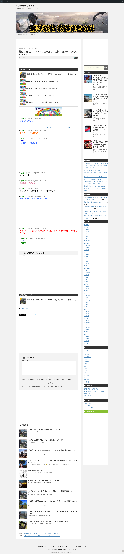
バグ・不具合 (87, 357)
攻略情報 (86, 368)
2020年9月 (86, 275)
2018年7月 (86, 334)
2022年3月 (86, 234)
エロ (85, 352)
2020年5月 (86, 284)
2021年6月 (86, 254)
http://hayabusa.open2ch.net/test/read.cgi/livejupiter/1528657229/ (62, 127)
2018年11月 (87, 325)
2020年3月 (86, 288)
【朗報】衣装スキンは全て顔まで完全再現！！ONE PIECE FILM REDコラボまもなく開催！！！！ (100, 144)
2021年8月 (86, 250)
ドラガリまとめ (88, 403)
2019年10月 (87, 300)
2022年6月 (86, 227)
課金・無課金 (87, 379)
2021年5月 (86, 256)
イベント (86, 350)
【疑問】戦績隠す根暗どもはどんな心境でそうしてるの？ (45, 440)
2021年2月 (86, 263)
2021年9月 (86, 247)
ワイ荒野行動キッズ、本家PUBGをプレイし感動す (43, 480)
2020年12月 (87, 268)
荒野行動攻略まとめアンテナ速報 (94, 391)
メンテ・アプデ (88, 359)
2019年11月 (87, 297)
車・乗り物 (86, 382)
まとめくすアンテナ (90, 393)
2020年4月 (86, 286)
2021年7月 (86, 252)
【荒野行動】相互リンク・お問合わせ (26, 34)
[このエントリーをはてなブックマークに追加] (35, 314)
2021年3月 (86, 261)
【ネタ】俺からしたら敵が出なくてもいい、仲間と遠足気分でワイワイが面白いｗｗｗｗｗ (95, 172)
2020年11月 (87, 270)
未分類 (85, 370)
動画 (85, 366)
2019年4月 (86, 313)
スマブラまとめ (88, 405)
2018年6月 (86, 336)
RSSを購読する (89, 411)
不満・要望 (86, 361)
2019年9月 (86, 302)
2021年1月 (86, 266)
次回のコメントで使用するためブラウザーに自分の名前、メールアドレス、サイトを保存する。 (47, 379)
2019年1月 (86, 320)
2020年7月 (86, 279)
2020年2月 (86, 291)
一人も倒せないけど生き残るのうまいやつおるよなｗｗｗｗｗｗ (42, 536)
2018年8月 (86, 332)
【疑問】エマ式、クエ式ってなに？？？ (94, 202)
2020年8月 (86, 277)
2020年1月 (86, 293)
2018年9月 (86, 329)
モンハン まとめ (88, 407)
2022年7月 (86, 225)
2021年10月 (87, 245)
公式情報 (86, 363)
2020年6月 (86, 281)
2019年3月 (86, 316)
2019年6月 (86, 309)
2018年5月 (86, 338)
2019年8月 (86, 304)
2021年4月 (86, 259)
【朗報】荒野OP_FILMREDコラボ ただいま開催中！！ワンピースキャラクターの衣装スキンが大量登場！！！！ (96, 166)
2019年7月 (86, 307)
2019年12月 (87, 295)
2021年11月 (87, 243)
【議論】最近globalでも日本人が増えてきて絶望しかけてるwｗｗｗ (49, 521)
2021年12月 (87, 241)
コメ (75, 58)
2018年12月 (87, 322)
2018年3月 (86, 343)
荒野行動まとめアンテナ (91, 389)
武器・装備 (86, 375)
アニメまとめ (88, 395)
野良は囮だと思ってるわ (35, 470)
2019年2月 (86, 318)
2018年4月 (86, 341)
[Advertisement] (48, 43)
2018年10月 (87, 327)
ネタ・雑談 (25, 308)
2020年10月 (87, 272)
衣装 (85, 377)
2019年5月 (86, 311)
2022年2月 (86, 236)
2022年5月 (86, 229)
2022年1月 (86, 238)
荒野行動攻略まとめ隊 (25, 6)
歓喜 (85, 373)
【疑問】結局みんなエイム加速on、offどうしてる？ (44, 429)
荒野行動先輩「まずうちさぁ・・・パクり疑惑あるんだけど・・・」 (43, 533)
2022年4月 (86, 231)
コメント (25, 360)
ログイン (6, 1)
